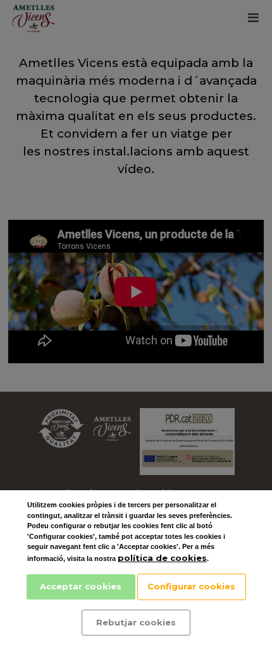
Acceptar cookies (80, 586)
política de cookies (162, 558)
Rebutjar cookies (136, 622)
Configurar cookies (191, 586)
